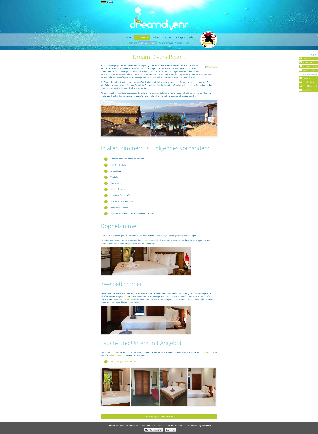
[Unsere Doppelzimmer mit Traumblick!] (146, 275)
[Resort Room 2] (165, 387)
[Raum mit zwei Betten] (146, 334)
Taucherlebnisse (127, 299)
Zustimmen (170, 430)
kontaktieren (205, 352)
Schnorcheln (146, 240)
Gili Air (156, 37)
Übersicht (133, 43)
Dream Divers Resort (147, 43)
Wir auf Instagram (309, 62)
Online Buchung (182, 43)
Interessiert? (159, 416)
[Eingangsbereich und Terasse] (137, 387)
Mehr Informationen (153, 430)
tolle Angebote (115, 355)
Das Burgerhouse (166, 43)
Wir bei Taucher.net (310, 66)
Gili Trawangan (142, 37)
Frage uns (306, 58)
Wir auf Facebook (308, 70)
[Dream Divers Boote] (159, 118)
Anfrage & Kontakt (184, 37)
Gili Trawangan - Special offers (123, 361)
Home (128, 37)
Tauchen (167, 37)
